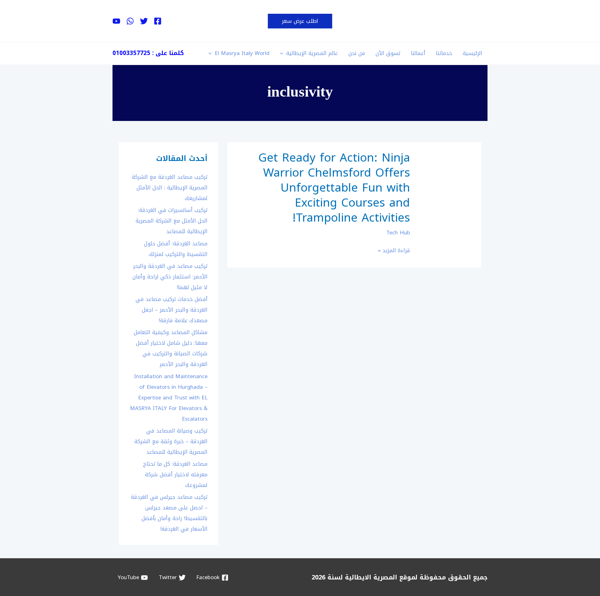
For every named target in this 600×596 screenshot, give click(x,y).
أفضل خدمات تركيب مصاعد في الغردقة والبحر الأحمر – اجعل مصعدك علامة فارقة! (172, 309)
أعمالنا (418, 53)
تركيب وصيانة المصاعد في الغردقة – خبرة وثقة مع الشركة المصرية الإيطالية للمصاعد (171, 441)
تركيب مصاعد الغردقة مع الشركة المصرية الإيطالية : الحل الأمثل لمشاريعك (170, 187)
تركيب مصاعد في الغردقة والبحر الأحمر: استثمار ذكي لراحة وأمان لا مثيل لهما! (170, 276)
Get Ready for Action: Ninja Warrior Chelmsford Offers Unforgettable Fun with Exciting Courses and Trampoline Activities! (334, 188)
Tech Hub (398, 233)
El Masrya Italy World (242, 53)
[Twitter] (144, 21)
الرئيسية (472, 53)
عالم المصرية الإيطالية (312, 53)
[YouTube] (116, 21)
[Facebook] (158, 21)
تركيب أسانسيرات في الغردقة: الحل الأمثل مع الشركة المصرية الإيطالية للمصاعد (172, 220)
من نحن (356, 53)
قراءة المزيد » (394, 251)
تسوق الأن (388, 53)
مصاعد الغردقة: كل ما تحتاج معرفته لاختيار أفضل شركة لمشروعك (175, 474)
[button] (300, 21)
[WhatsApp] (130, 21)
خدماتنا (444, 53)
